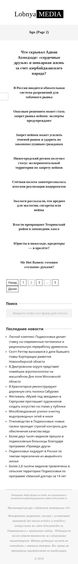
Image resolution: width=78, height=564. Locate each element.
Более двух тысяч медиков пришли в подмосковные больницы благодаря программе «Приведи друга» (36, 441)
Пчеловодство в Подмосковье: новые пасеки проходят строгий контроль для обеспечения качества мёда (38, 426)
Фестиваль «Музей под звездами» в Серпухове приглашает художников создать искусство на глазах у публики (37, 401)
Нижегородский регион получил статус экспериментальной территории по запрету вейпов (39, 163)
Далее (12, 289)
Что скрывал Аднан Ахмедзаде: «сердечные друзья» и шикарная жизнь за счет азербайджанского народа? (39, 62)
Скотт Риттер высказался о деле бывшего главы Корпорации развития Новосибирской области (39, 356)
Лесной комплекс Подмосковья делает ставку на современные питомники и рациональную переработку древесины (38, 342)
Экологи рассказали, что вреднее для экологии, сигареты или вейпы (39, 205)
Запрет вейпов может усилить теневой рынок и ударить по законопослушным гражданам (39, 139)
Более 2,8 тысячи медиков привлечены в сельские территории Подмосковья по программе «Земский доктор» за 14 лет (39, 471)
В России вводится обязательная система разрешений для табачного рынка (39, 92)
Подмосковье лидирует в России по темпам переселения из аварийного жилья (35, 456)
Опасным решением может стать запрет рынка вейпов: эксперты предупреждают (39, 116)
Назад (12, 282)
